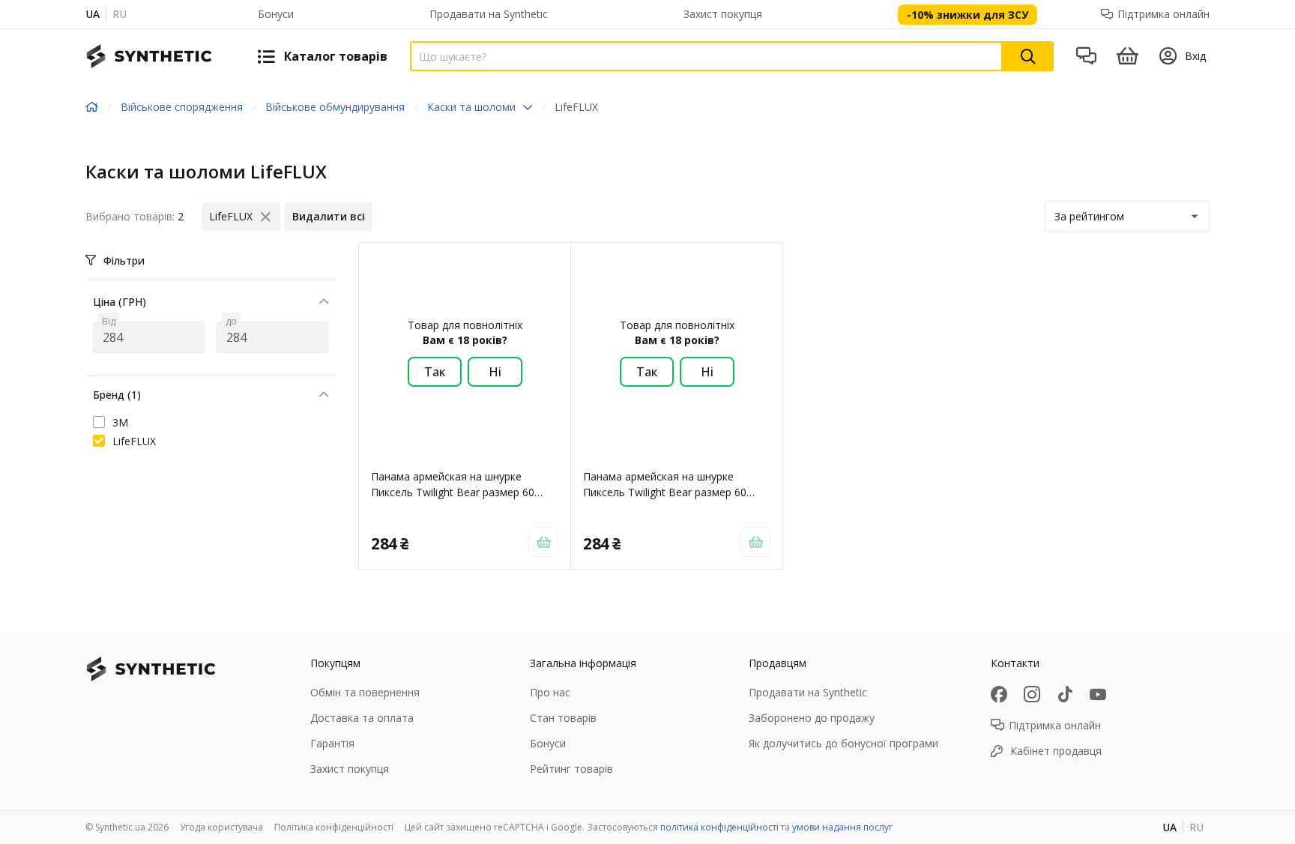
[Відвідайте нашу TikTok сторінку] (1064, 694)
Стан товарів (563, 718)
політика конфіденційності (719, 827)
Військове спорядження (182, 107)
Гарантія (332, 743)
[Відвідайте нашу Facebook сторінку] (998, 694)
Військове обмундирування (335, 107)
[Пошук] (1028, 56)
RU (119, 14)
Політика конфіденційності (333, 827)
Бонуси (276, 14)
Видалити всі (328, 216)
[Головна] (91, 107)
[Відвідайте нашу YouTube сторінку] (1097, 694)
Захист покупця (722, 14)
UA (92, 14)
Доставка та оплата (362, 718)
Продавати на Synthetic (488, 14)
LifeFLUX (134, 441)
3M (120, 422)
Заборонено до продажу (812, 718)
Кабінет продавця (1056, 751)
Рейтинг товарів (571, 769)
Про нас (550, 692)
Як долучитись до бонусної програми (843, 743)
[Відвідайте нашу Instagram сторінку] (1031, 694)
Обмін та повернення (365, 692)
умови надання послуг (842, 827)
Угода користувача (221, 827)
